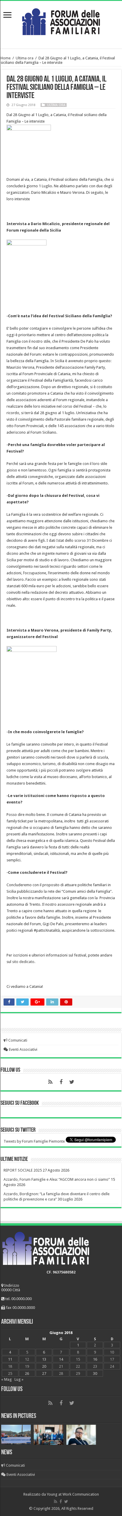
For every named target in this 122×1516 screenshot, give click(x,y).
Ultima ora (24, 58)
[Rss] (50, 1082)
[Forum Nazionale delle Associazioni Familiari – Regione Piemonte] (61, 20)
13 (44, 1359)
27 (44, 1373)
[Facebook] (61, 1082)
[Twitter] (71, 1082)
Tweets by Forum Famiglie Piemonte (34, 1141)
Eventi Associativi (22, 1049)
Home (6, 58)
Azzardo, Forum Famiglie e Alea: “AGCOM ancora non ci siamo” (57, 1179)
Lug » (19, 1379)
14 (61, 1359)
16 (95, 1359)
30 (95, 1373)
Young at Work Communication (73, 1494)
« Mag (6, 1379)
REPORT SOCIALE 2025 (23, 1170)
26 (27, 1373)
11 (10, 1359)
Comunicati (17, 1040)
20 (44, 1366)
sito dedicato (23, 961)
